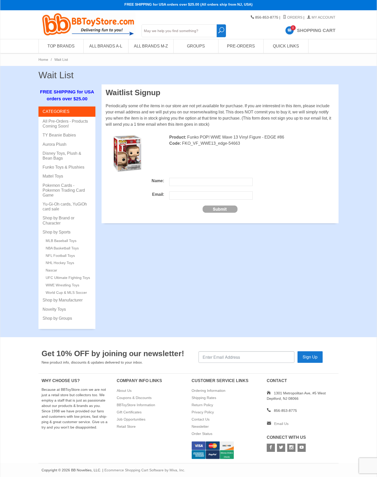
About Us (124, 390)
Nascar (51, 270)
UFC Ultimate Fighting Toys (68, 278)
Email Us (281, 424)
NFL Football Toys (60, 256)
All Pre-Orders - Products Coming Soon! (65, 123)
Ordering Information (208, 390)
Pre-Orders (241, 46)
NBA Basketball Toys (62, 248)
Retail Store (126, 426)
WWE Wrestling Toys (62, 285)
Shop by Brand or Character (58, 220)
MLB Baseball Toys (61, 241)
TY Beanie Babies (59, 135)
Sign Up (310, 357)
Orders (294, 17)
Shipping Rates (204, 398)
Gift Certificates (129, 412)
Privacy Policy (203, 412)
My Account (323, 17)
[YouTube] (301, 448)
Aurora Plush (54, 144)
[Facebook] (271, 448)
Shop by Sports (57, 232)
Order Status (202, 434)
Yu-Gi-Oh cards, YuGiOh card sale (65, 206)
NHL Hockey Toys (60, 263)
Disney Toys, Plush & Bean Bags (62, 155)
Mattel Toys (53, 176)
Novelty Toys (54, 309)
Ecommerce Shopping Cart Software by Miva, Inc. (144, 470)
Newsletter (200, 426)
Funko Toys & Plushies (63, 167)
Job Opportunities (131, 419)
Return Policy (202, 405)
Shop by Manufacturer (63, 300)
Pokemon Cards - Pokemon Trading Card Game (64, 190)
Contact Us (201, 419)
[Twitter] (281, 448)
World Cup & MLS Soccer (66, 292)
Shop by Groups (57, 318)
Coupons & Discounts (134, 398)
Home (43, 59)
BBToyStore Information (136, 405)
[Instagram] (291, 448)
